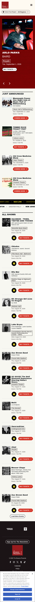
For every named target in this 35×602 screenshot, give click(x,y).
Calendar (17, 566)
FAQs (17, 568)
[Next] (9, 83)
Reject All (17, 594)
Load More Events (17, 516)
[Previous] (4, 83)
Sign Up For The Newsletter (17, 542)
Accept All (17, 599)
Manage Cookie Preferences (17, 589)
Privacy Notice (24, 586)
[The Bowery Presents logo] (5, 5)
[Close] (32, 574)
